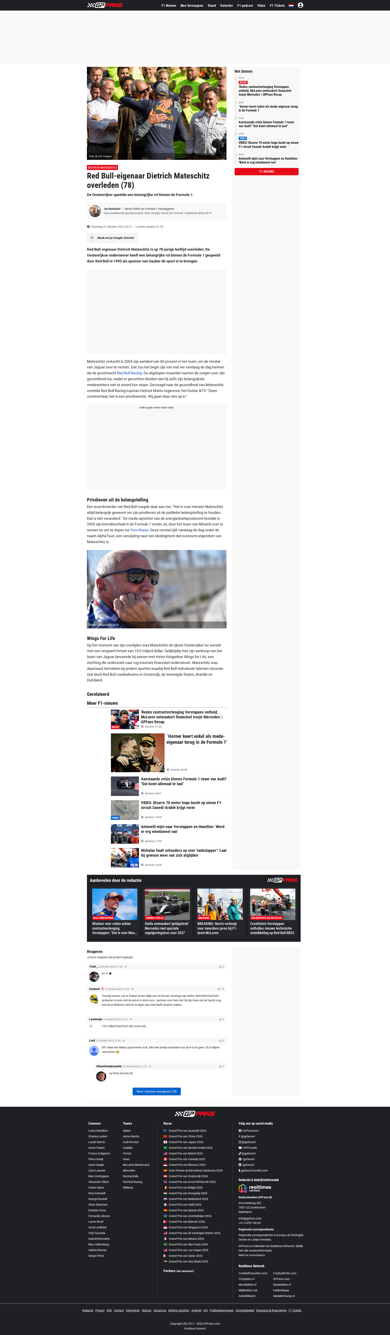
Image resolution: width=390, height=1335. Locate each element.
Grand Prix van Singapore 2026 (188, 1227)
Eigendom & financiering (271, 1310)
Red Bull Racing (129, 373)
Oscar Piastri (96, 1147)
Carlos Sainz (96, 1187)
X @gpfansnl (247, 1136)
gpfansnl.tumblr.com (254, 1170)
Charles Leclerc (97, 1136)
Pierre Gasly (95, 1159)
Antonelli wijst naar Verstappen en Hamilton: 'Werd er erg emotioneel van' (268, 160)
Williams (128, 1187)
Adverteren (133, 1310)
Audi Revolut (131, 1142)
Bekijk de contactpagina (252, 1255)
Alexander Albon (98, 1181)
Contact (119, 1310)
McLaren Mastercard (136, 1164)
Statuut (146, 1310)
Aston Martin (131, 1136)
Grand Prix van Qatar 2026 (186, 1255)
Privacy (100, 1310)
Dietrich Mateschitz (102, 167)
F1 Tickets (277, 6)
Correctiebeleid (244, 1310)
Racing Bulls (130, 1176)
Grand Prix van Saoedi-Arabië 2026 (191, 1147)
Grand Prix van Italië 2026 (185, 1204)
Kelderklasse (281, 1290)
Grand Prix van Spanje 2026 (186, 1210)
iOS (205, 1310)
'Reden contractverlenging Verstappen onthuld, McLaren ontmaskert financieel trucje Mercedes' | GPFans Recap (265, 90)
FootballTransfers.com (253, 1273)
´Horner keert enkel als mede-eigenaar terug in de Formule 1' (268, 108)
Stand (212, 6)
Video (261, 6)
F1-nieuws (266, 171)
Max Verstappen (192, 6)
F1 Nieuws (168, 6)
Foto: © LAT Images (100, 156)
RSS (109, 1310)
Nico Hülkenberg (98, 1244)
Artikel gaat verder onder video (156, 407)
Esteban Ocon (97, 1210)
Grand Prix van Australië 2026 (187, 1130)
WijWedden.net (248, 1290)
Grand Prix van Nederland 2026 (188, 1199)
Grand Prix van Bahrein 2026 (187, 1221)
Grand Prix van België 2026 (186, 1187)
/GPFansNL (250, 1147)
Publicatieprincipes (221, 1310)
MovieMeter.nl (247, 1284)
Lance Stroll (95, 1221)
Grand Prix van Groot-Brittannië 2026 (192, 1181)
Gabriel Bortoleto (99, 1238)
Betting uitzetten (178, 1310)
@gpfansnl (248, 1142)
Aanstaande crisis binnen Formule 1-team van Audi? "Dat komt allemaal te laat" (266, 124)
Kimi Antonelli (96, 1193)
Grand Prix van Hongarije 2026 (188, 1193)
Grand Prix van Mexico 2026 (186, 1238)
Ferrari (127, 1153)
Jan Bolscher (112, 208)
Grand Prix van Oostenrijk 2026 (188, 1176)
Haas (126, 1159)
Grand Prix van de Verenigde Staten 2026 (194, 1233)
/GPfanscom (250, 1130)
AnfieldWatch (247, 1296)
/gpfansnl (248, 1159)
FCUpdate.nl (246, 1279)
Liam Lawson (96, 1170)
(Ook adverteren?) (185, 1271)
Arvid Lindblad (97, 1227)
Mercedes (129, 1170)
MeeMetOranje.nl (284, 1296)
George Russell (97, 1199)
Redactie (87, 1310)
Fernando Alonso (99, 1216)
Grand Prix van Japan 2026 (186, 1142)
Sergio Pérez (96, 1255)
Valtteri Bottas (97, 1250)
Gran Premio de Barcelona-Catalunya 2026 (196, 1170)
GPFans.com (281, 1279)
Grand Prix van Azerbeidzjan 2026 (190, 1216)
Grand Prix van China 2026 (186, 1136)
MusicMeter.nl (282, 1284)
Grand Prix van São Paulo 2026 (188, 1244)
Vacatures (159, 1310)
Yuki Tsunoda (96, 1233)
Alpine (127, 1130)
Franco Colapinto (99, 1153)
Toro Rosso (139, 530)
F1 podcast (245, 6)
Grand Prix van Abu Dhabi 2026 (188, 1261)
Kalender (226, 6)
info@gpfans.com (250, 1218)
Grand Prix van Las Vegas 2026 (188, 1250)
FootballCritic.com (284, 1273)
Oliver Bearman (98, 1204)
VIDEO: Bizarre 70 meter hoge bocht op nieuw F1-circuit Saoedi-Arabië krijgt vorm (268, 144)
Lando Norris (96, 1142)
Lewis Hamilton (98, 1130)
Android (196, 1310)
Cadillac (128, 1147)
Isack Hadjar (96, 1164)
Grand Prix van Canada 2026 (187, 1159)
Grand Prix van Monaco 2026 (187, 1164)
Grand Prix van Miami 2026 (186, 1153)
